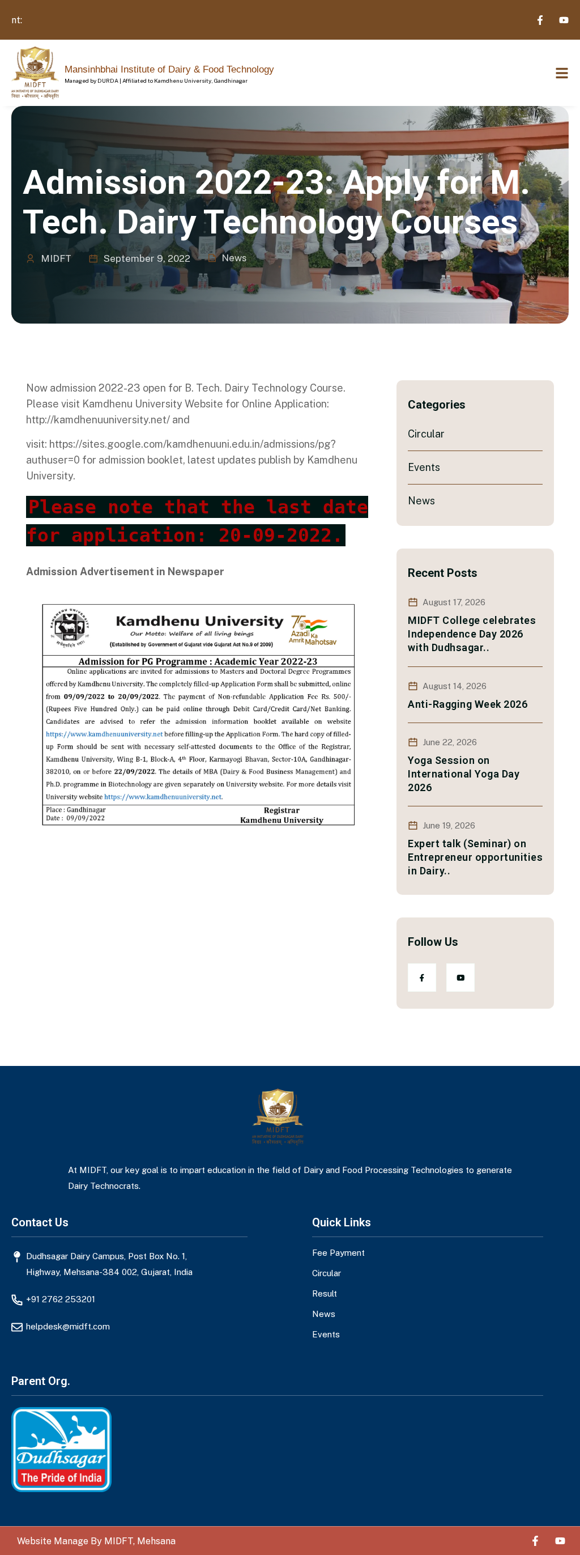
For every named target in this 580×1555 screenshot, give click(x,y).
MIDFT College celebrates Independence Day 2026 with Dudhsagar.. (472, 633)
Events (424, 467)
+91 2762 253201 (60, 1299)
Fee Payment (338, 1252)
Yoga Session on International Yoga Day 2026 (463, 773)
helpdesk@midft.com (68, 1326)
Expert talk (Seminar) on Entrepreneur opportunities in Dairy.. (475, 857)
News (234, 258)
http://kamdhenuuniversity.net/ (98, 420)
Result (324, 1293)
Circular (426, 434)
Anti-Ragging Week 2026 (467, 704)
